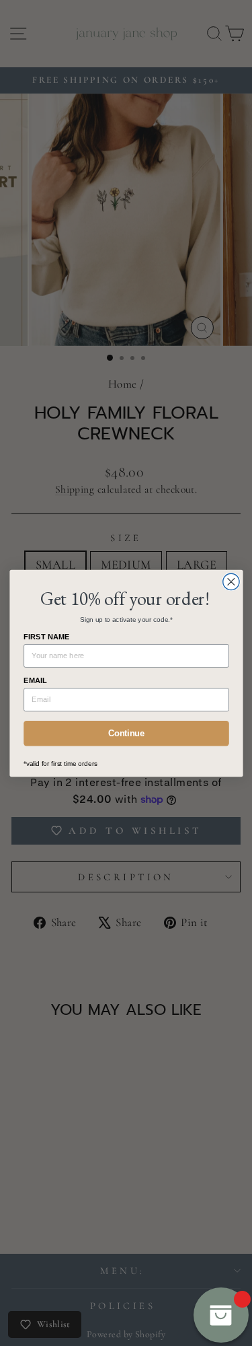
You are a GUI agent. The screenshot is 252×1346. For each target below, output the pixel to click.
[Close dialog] (230, 581)
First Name (47, 637)
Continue (126, 733)
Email (35, 680)
